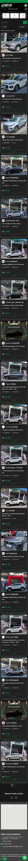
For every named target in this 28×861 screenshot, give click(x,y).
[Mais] (26, 9)
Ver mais (14, 69)
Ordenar (22, 27)
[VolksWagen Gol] (14, 208)
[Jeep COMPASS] (14, 165)
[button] (1, 15)
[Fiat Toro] (14, 43)
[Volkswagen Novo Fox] (14, 290)
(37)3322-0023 (6, 841)
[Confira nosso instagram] (12, 797)
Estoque (3, 9)
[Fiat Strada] (14, 124)
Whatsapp (25, 5)
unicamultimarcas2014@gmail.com (12, 846)
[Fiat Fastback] (14, 541)
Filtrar (5, 27)
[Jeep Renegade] (14, 667)
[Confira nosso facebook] (16, 797)
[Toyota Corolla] (14, 414)
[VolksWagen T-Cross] (14, 455)
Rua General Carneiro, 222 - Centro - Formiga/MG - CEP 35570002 (12, 837)
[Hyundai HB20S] (14, 751)
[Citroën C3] (14, 83)
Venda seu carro (13, 9)
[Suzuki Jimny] (14, 710)
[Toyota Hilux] (14, 371)
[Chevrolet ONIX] (14, 625)
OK (5, 858)
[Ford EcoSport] (14, 249)
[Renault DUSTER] (14, 331)
